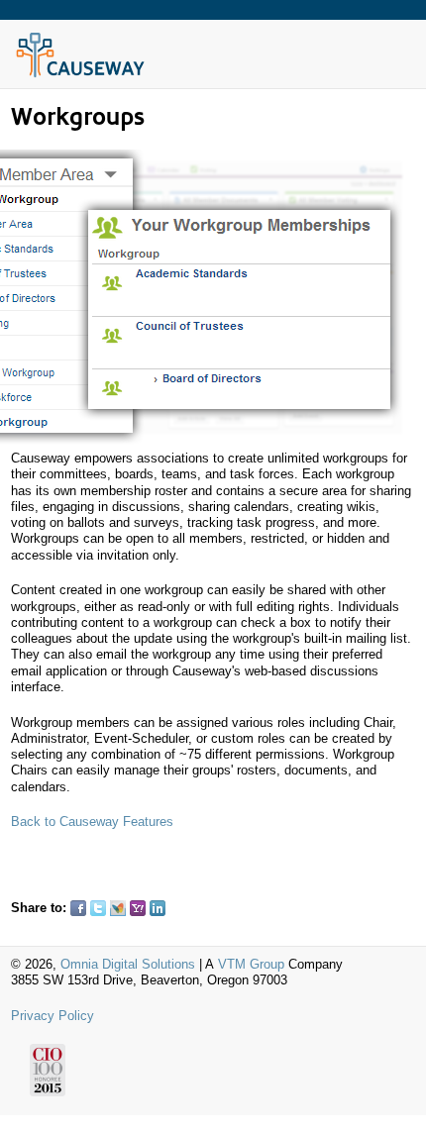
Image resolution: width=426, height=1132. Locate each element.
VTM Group (251, 964)
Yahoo (138, 908)
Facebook (78, 908)
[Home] (80, 74)
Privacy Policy (52, 1015)
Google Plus (177, 908)
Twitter (98, 908)
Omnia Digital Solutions (127, 964)
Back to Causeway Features (92, 821)
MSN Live (118, 908)
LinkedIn (157, 908)
